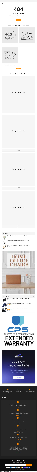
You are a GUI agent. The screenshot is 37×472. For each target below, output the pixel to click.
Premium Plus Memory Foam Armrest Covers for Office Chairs (18, 298)
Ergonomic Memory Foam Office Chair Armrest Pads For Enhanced (19, 308)
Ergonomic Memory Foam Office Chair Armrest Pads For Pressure (19, 303)
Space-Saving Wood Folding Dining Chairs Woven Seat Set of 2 (18, 245)
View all (18, 68)
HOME (18, 20)
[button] (9, 304)
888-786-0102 (18, 391)
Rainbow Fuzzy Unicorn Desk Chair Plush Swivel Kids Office (17, 235)
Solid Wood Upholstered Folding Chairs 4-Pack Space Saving (18, 240)
